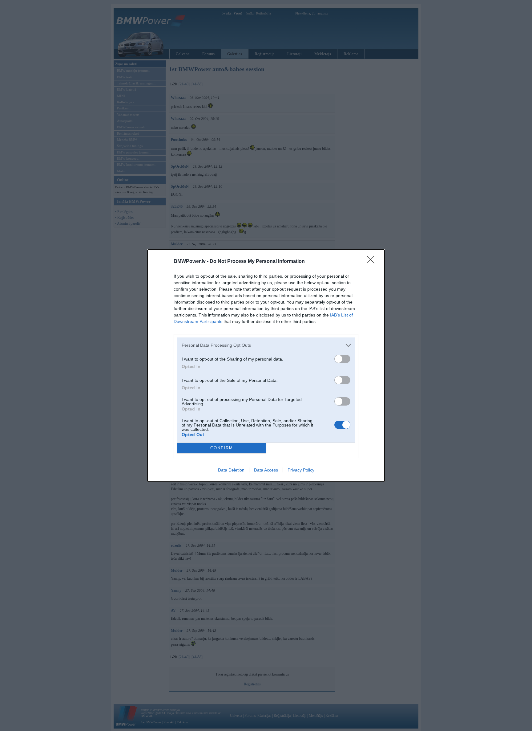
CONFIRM (221, 448)
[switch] (342, 359)
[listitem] (266, 345)
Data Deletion (231, 470)
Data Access (266, 470)
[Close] (372, 261)
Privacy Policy (301, 470)
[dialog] (266, 366)
